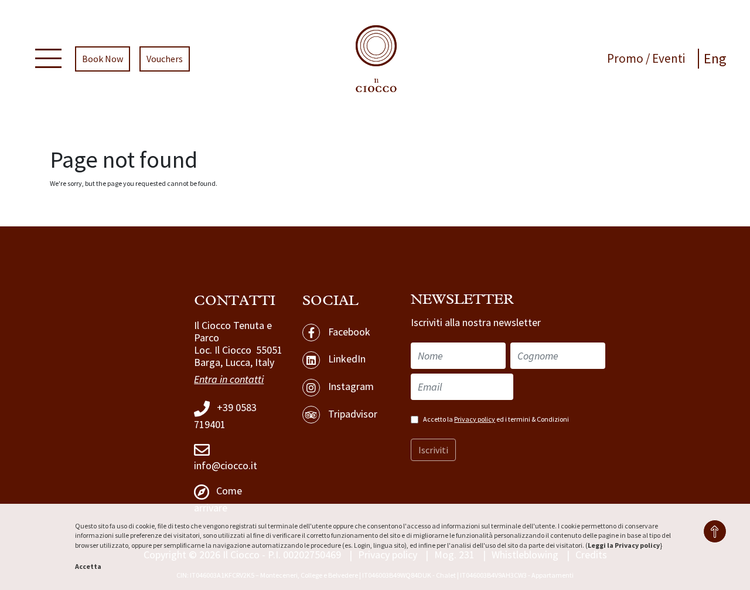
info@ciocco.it (225, 465)
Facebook (348, 331)
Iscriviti (433, 450)
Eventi (668, 58)
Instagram (350, 386)
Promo (626, 58)
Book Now (102, 59)
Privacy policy (474, 419)
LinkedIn (346, 358)
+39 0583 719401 (225, 416)
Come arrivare (218, 499)
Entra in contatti (229, 379)
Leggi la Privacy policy (624, 545)
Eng (715, 58)
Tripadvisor (351, 414)
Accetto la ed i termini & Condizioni (496, 419)
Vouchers (164, 59)
